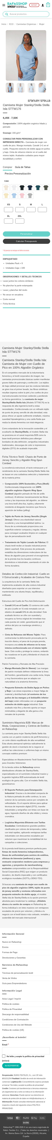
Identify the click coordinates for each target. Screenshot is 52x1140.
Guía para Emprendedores (14, 983)
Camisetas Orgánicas (26, 24)
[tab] (7, 167)
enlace (6, 1061)
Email (5, 1044)
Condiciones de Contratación (15, 1019)
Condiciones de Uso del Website (17, 1025)
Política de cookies (10, 1004)
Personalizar (26, 234)
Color (6, 181)
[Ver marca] (39, 101)
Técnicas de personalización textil (17, 973)
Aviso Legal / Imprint (11, 999)
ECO (11, 24)
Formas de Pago (9, 952)
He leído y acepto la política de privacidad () (23, 1058)
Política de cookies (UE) (13, 1030)
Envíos (5, 947)
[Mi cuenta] (42, 5)
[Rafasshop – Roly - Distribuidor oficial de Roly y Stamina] (17, 5)
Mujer (41, 24)
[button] (3, 5)
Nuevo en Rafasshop (11, 942)
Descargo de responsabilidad (15, 1014)
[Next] (45, 89)
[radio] (6, 187)
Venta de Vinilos (9, 978)
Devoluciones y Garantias (14, 957)
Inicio (3, 24)
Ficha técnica (9, 304)
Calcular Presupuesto (26, 241)
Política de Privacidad (12, 1009)
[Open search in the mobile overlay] (26, 14)
